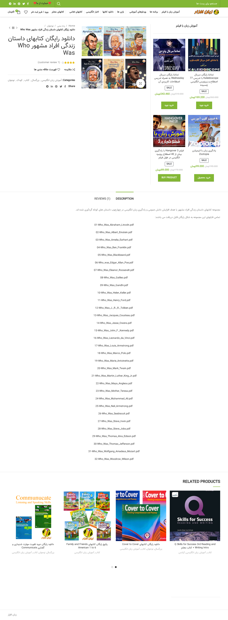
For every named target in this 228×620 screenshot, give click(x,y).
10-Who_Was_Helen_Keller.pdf (114, 293)
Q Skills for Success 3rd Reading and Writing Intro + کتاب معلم (195, 546)
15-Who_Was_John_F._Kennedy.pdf (114, 331)
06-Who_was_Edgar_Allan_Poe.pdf (114, 263)
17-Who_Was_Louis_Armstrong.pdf (114, 346)
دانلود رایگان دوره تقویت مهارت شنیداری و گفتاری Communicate (33, 546)
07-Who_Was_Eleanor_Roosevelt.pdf (114, 270)
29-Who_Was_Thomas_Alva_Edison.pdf (114, 436)
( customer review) (49, 63)
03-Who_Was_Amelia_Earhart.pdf (114, 240)
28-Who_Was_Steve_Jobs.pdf (114, 429)
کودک (19, 80)
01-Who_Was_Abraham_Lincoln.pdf (114, 225)
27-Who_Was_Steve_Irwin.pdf (114, 421)
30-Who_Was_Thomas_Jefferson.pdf (114, 444)
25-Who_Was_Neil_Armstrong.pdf (114, 406)
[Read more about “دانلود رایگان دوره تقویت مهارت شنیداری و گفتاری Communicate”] (10, 504)
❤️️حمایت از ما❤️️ (42, 3)
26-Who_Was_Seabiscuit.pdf (114, 414)
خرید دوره (204, 105)
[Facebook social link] (28, 3)
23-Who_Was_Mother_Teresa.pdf (114, 391)
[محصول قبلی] (17, 28)
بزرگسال (35, 80)
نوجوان (50, 26)
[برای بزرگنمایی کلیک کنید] (140, 83)
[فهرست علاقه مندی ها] (172, 496)
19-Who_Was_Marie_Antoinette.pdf (114, 361)
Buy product (169, 177)
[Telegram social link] (10, 3)
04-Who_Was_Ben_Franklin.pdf (114, 248)
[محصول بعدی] (9, 28)
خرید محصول (204, 177)
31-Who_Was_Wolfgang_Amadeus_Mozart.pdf (114, 452)
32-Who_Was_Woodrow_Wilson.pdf (114, 459)
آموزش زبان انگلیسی (51, 80)
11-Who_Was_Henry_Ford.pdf (114, 300)
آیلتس (181, 552)
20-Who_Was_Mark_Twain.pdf (114, 369)
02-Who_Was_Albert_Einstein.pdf (114, 233)
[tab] (125, 197)
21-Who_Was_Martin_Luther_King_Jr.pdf (114, 376)
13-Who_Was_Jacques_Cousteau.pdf (114, 316)
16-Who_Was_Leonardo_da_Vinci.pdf (114, 338)
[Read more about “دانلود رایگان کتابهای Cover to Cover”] (118, 504)
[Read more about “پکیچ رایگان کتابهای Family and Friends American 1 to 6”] (64, 504)
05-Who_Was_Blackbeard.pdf (114, 255)
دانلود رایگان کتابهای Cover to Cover (141, 544)
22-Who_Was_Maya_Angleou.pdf (114, 384)
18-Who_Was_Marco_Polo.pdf (114, 353)
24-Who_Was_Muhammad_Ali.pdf (114, 399)
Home (71, 26)
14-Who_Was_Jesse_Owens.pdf (114, 323)
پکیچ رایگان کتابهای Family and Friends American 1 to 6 (87, 546)
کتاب (26, 80)
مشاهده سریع (172, 512)
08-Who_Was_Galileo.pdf (114, 278)
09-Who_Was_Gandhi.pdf (114, 285)
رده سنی (60, 26)
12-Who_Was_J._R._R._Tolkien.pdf (114, 308)
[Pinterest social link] (19, 3)
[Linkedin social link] (14, 3)
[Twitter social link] (23, 3)
